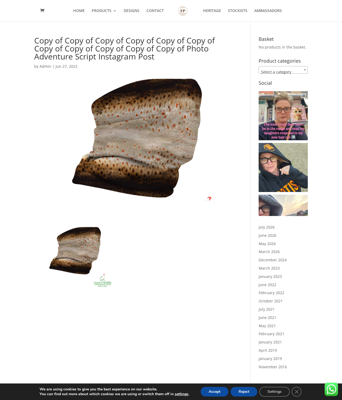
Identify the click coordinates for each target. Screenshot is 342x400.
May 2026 (267, 243)
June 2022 (267, 284)
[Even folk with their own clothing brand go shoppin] (283, 167)
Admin (45, 66)
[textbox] (283, 72)
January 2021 (270, 342)
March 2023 (269, 268)
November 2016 (273, 366)
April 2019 (268, 350)
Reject (244, 391)
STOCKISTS (237, 11)
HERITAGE (212, 11)
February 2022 (271, 292)
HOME (79, 11)
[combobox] (283, 70)
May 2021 (267, 325)
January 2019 (270, 358)
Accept (214, 391)
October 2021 (271, 300)
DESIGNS (131, 11)
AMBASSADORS (268, 11)
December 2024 (273, 259)
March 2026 (269, 251)
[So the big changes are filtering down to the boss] (283, 115)
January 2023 (270, 276)
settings (181, 394)
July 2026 (267, 227)
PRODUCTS (101, 11)
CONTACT (155, 11)
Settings (274, 391)
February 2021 (271, 333)
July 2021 (267, 309)
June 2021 (267, 317)
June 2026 (267, 235)
